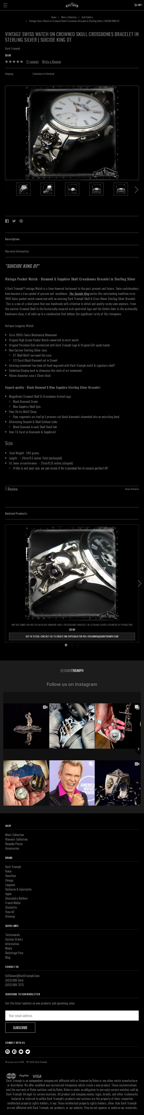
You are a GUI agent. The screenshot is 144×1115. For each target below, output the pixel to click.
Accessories (12, 848)
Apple (8, 894)
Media (8, 948)
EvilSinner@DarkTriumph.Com (22, 975)
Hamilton (10, 875)
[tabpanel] (23, 189)
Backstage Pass (14, 953)
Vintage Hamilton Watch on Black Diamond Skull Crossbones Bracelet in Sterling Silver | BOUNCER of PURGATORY (72, 624)
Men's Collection (14, 834)
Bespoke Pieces (14, 844)
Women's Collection (16, 839)
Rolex (8, 871)
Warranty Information (17, 251)
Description (12, 239)
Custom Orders (14, 939)
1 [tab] (66, 645)
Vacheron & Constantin (18, 889)
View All (9, 912)
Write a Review (51, 61)
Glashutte (11, 907)
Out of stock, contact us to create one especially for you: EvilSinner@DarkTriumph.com (72, 636)
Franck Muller (13, 903)
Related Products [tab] (16, 513)
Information (12, 944)
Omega (9, 880)
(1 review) (32, 61)
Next (136, 189)
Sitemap (10, 916)
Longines (10, 884)
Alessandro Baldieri (16, 898)
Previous (7, 189)
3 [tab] (78, 645)
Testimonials (12, 934)
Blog (7, 957)
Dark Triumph (13, 866)
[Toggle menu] (5, 5)
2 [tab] (72, 645)
